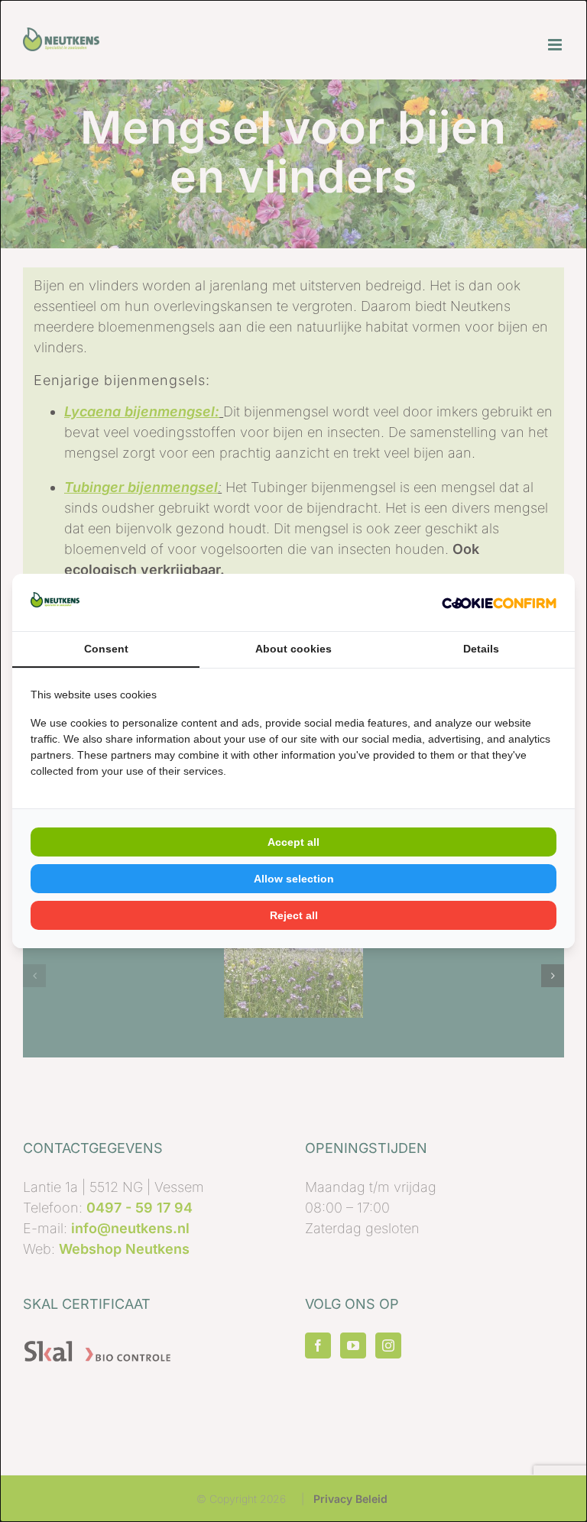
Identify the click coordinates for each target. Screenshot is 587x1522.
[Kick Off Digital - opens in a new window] (499, 602)
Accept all (293, 842)
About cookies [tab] (293, 649)
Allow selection (294, 879)
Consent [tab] (106, 649)
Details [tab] (481, 649)
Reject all (294, 915)
